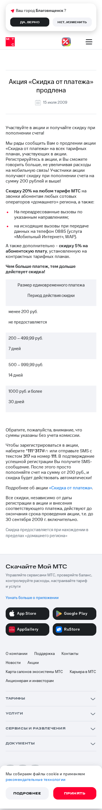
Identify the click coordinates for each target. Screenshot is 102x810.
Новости (13, 663)
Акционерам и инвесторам (30, 681)
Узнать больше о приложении (32, 598)
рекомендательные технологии (36, 780)
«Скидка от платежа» (70, 488)
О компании (16, 654)
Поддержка (44, 654)
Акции (33, 663)
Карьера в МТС (83, 672)
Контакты (69, 654)
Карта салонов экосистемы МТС (34, 672)
